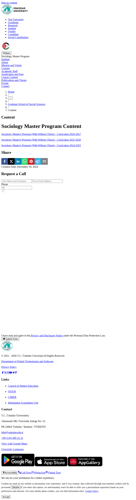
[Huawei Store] (85, 465)
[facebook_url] (2, 373)
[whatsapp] (24, 161)
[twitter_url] (5, 373)
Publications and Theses (14, 80)
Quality (12, 31)
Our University (16, 19)
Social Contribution (18, 37)
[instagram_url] (8, 373)
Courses (5, 68)
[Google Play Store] (17, 465)
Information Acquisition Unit (23, 402)
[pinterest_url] (16, 373)
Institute (5, 59)
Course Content (9, 77)
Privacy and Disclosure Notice (46, 335)
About (4, 62)
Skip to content (9, 2)
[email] (44, 161)
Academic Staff (9, 71)
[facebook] (4, 161)
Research (13, 25)
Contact (5, 86)
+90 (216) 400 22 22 (12, 438)
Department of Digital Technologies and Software (27, 361)
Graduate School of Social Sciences (26, 104)
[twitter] (11, 161)
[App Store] (51, 465)
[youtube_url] (10, 373)
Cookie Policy (92, 491)
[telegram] (37, 161)
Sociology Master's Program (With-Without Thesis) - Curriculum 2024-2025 (41, 145)
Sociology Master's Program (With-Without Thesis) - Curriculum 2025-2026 (41, 139)
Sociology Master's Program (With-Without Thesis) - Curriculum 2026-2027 (41, 134)
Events (4, 83)
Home (11, 91)
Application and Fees (12, 74)
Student (12, 28)
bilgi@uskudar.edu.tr (12, 432)
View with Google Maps (14, 443)
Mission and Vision (11, 65)
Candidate (13, 34)
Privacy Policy (9, 367)
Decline (15, 487)
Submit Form (11, 339)
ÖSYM (12, 391)
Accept (6, 497)
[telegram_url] (13, 373)
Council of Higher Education (23, 385)
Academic (13, 22)
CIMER (12, 397)
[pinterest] (31, 161)
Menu (7, 53)
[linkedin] (18, 161)
